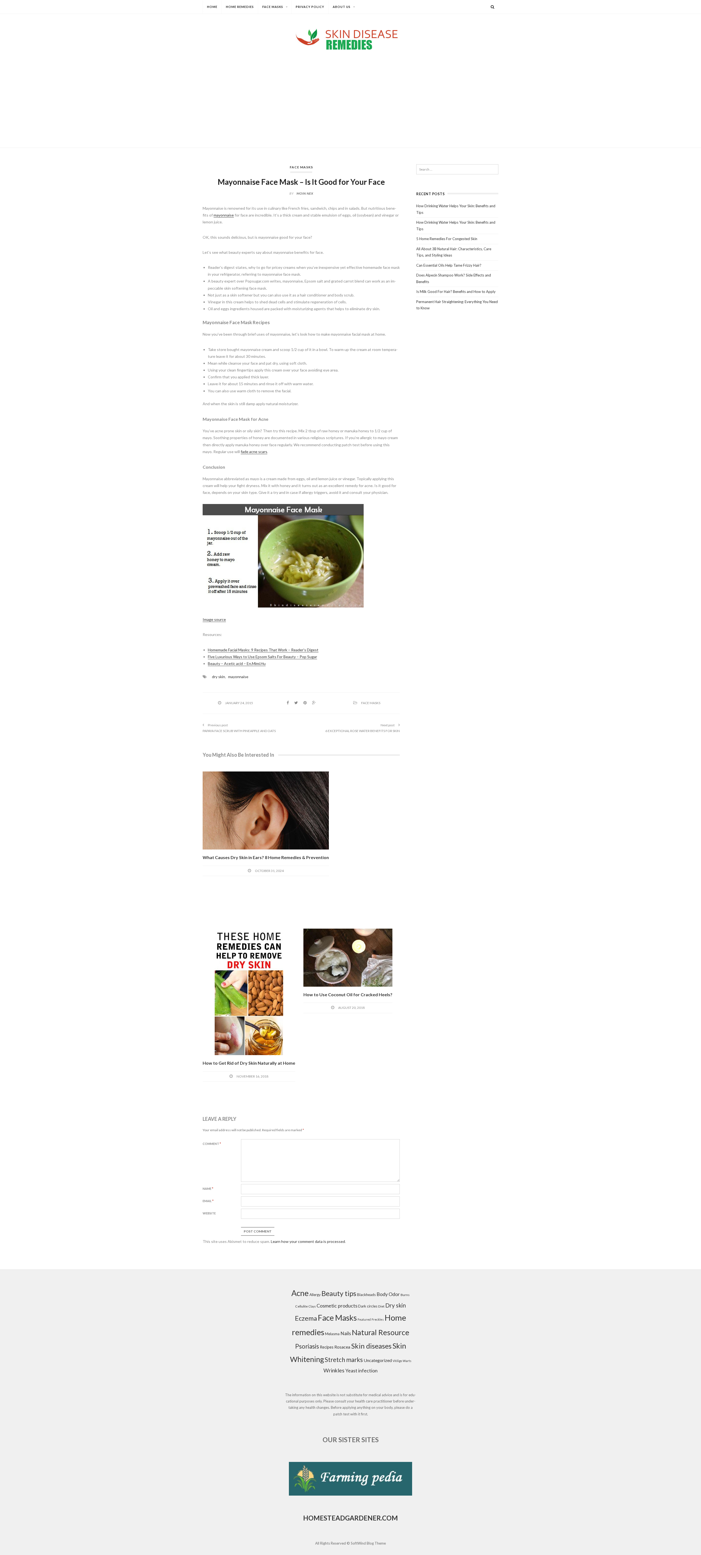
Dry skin (395, 1305)
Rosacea (342, 1346)
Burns (405, 1295)
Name (208, 1188)
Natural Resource (380, 1332)
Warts (407, 1361)
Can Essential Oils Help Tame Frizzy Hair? (448, 265)
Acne (300, 1293)
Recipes (327, 1347)
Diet (381, 1306)
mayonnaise (224, 215)
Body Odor (388, 1294)
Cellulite (301, 1306)
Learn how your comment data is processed (308, 1241)
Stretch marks (344, 1359)
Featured (364, 1319)
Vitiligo (397, 1361)
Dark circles (367, 1306)
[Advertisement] (350, 94)
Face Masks (272, 6)
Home (212, 6)
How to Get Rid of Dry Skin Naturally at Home (249, 1063)
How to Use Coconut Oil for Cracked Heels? (347, 994)
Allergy (315, 1294)
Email (208, 1201)
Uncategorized (378, 1360)
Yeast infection (361, 1370)
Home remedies (240, 6)
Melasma (332, 1334)
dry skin (218, 676)
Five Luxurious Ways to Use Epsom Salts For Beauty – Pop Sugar (262, 656)
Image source (214, 619)
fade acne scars (254, 451)
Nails (345, 1333)
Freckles (378, 1319)
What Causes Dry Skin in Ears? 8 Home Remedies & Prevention (266, 857)
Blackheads (366, 1294)
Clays (312, 1306)
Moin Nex (305, 193)
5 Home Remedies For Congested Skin (446, 239)
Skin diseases (371, 1346)
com (390, 1518)
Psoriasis (307, 1346)
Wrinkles (333, 1370)
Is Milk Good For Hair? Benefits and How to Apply (456, 291)
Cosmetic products (337, 1306)
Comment (212, 1143)
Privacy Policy (310, 6)
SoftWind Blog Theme (368, 1543)
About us (341, 6)
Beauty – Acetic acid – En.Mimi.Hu (237, 663)
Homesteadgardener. (342, 1518)
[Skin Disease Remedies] (350, 39)
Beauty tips (338, 1293)
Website (209, 1213)
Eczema (306, 1318)
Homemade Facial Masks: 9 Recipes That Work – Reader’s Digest (263, 649)
